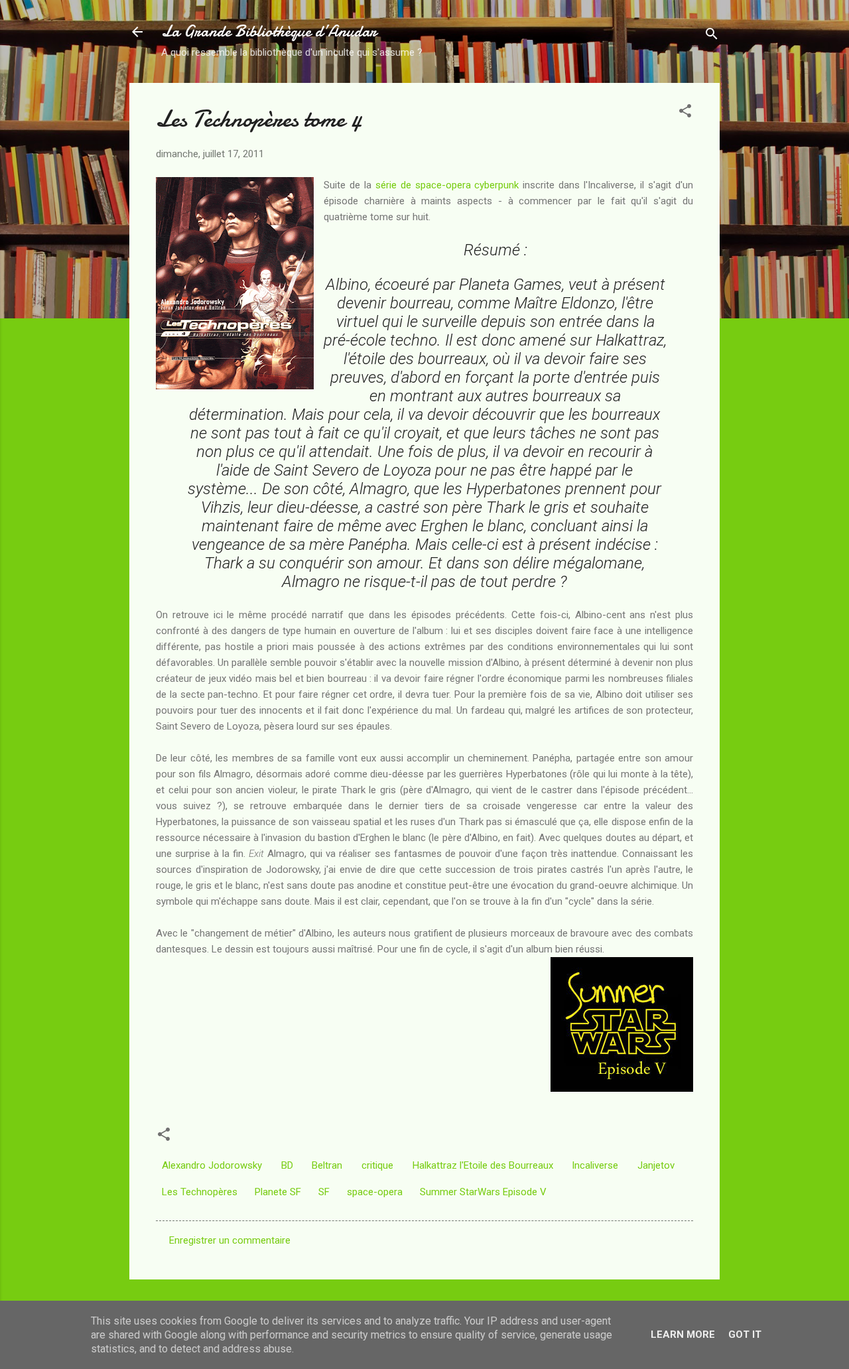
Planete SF (278, 1192)
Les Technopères (199, 1192)
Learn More (683, 1334)
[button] (685, 113)
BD (287, 1165)
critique (377, 1165)
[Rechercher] (712, 36)
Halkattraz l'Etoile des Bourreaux (483, 1165)
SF (324, 1192)
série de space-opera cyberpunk (447, 185)
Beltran (327, 1165)
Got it (744, 1334)
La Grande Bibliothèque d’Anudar (269, 31)
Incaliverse (595, 1165)
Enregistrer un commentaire (230, 1240)
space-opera (375, 1192)
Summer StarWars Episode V (483, 1192)
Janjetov (656, 1165)
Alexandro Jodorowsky (212, 1165)
